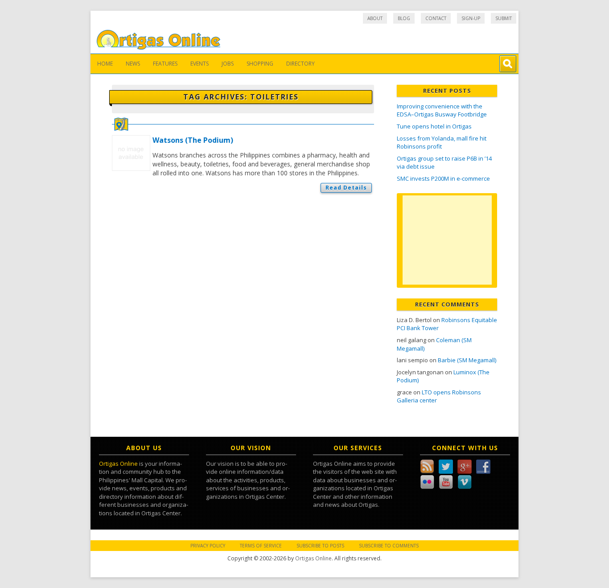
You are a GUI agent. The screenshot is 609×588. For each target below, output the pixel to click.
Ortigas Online (118, 464)
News (133, 63)
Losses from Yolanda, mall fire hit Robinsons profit (441, 142)
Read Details (346, 187)
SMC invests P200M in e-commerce (443, 178)
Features (165, 63)
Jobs (228, 63)
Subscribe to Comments (389, 545)
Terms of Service (261, 545)
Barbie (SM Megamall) (467, 360)
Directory (300, 63)
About (375, 18)
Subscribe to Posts (320, 545)
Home (105, 63)
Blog (404, 18)
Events (199, 63)
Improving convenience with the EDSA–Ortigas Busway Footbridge (442, 110)
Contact (435, 18)
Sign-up (470, 18)
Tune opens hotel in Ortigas (434, 126)
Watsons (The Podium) (192, 140)
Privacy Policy (207, 545)
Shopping (260, 63)
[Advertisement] (447, 240)
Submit (503, 18)
